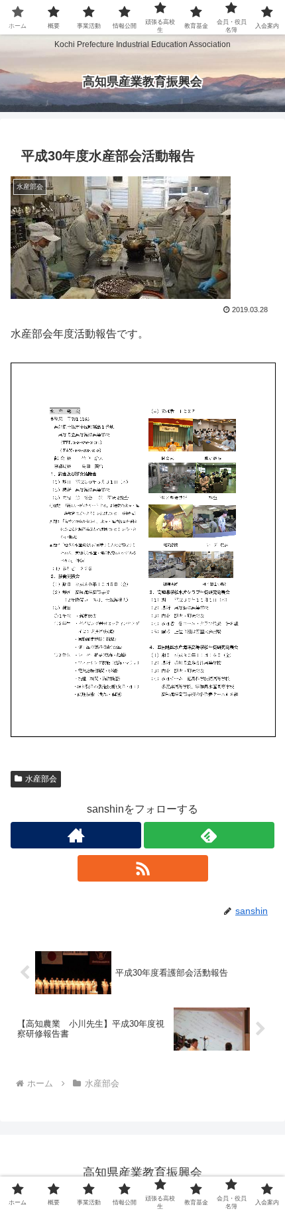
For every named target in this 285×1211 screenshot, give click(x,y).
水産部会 (41, 778)
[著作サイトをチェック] (76, 835)
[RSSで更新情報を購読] (143, 868)
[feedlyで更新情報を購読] (209, 835)
